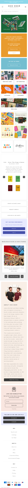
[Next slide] (24, 177)
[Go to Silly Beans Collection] (7, 146)
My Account (14, 432)
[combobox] (14, 11)
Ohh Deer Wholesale (6, 487)
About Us (14, 447)
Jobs (14, 449)
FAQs (14, 470)
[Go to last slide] (4, 177)
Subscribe (14, 405)
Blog (14, 452)
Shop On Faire (14, 65)
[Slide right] (22, 276)
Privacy (14, 473)
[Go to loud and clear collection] (20, 132)
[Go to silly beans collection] (7, 132)
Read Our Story (14, 379)
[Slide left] (6, 276)
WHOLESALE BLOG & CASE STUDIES (14, 241)
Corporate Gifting (14, 455)
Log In (14, 52)
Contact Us (14, 467)
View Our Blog (14, 276)
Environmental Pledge (14, 458)
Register (14, 228)
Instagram (14, 417)
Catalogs (14, 434)
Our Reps (14, 437)
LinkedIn (14, 421)
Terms (14, 476)
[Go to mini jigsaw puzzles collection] (7, 118)
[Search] (2, 11)
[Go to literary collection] (20, 118)
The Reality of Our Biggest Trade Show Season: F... (14, 268)
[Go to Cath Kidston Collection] (20, 146)
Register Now (14, 49)
